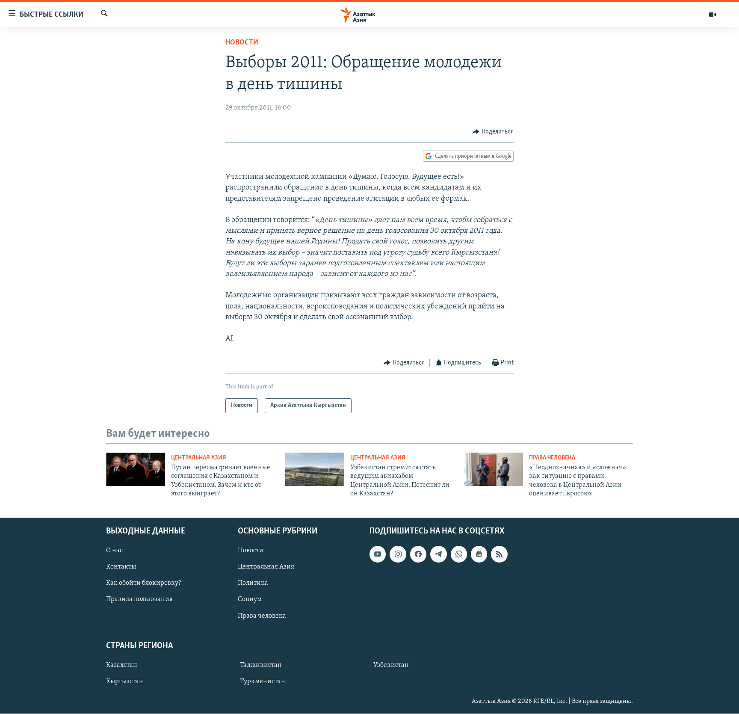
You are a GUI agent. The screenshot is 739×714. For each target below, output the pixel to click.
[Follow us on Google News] (479, 554)
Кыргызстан (124, 681)
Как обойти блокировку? (143, 583)
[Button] (493, 131)
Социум (250, 599)
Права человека (552, 458)
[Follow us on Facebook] (418, 554)
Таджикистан (261, 665)
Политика (253, 583)
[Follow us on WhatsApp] (459, 554)
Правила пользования (139, 599)
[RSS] (499, 554)
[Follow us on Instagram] (398, 554)
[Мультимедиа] (712, 15)
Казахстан (121, 665)
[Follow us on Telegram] (438, 554)
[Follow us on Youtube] (378, 554)
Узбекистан (391, 665)
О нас (114, 551)
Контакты (121, 567)
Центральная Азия (198, 458)
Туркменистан (262, 681)
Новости (241, 43)
